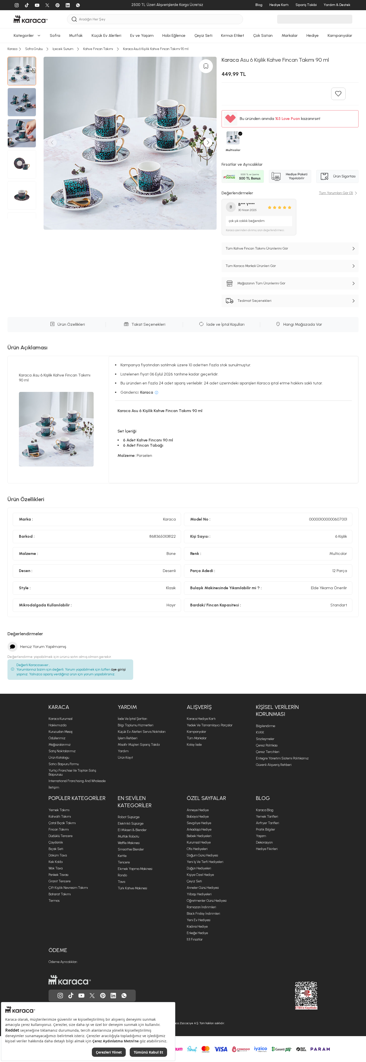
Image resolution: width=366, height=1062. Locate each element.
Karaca (59, 707)
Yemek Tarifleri (267, 816)
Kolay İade (194, 745)
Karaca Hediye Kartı (201, 719)
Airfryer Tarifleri (267, 823)
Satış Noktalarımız (62, 751)
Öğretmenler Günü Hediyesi (207, 901)
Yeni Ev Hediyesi (198, 920)
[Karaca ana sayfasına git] (70, 980)
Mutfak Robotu (128, 836)
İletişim (54, 787)
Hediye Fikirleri (267, 849)
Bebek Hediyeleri (199, 836)
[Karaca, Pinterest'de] (103, 996)
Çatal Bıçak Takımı (62, 823)
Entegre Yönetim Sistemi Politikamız (282, 758)
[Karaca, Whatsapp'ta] (124, 996)
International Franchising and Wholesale (77, 781)
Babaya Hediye (198, 816)
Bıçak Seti (56, 849)
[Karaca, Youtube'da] (81, 996)
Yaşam (261, 836)
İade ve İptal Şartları (132, 719)
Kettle (122, 856)
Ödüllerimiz (57, 738)
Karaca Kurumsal (60, 719)
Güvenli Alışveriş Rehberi (274, 765)
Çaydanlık (56, 842)
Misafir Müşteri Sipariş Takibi (139, 745)
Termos (54, 901)
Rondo (122, 875)
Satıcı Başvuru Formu (64, 764)
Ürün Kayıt (125, 757)
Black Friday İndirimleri (203, 913)
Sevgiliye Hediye (199, 823)
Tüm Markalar (197, 738)
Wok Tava (55, 868)
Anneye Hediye (198, 810)
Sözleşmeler (265, 739)
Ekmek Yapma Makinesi (135, 869)
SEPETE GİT (183, 58)
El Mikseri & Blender (132, 830)
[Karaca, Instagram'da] (60, 996)
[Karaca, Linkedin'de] (113, 996)
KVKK (260, 732)
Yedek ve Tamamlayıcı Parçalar (210, 725)
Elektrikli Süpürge (130, 823)
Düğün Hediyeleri (199, 868)
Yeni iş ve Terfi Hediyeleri (205, 862)
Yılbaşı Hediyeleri (199, 894)
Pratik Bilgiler (265, 829)
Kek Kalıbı (56, 862)
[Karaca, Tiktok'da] (71, 996)
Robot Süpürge (128, 817)
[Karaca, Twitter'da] (92, 996)
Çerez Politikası (267, 745)
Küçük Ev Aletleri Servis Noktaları (142, 732)
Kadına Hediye (197, 926)
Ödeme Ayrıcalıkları (63, 962)
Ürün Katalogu (59, 757)
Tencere (124, 862)
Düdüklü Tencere (60, 836)
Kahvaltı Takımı (60, 816)
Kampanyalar (196, 732)
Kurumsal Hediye (199, 842)
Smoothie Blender (131, 849)
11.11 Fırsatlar (195, 939)
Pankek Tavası (58, 875)
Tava (121, 882)
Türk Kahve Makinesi (132, 888)
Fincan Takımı (59, 829)
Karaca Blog (264, 810)
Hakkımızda (57, 725)
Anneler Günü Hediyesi (203, 888)
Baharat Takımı (60, 894)
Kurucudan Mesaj (60, 732)
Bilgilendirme (265, 726)
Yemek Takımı (59, 810)
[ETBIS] (297, 995)
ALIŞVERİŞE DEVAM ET (182, 46)
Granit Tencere (59, 881)
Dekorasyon (264, 842)
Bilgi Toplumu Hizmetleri (135, 725)
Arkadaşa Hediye (199, 829)
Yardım (127, 707)
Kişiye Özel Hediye (200, 875)
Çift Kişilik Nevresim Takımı (68, 888)
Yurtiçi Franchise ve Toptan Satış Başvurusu (72, 772)
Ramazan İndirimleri (201, 907)
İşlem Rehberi (127, 738)
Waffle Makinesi (129, 843)
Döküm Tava (58, 855)
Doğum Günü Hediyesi (202, 855)
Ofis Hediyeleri (197, 849)
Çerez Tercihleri (267, 752)
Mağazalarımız (60, 745)
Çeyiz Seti (194, 881)
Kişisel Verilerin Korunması (277, 711)
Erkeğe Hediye (197, 933)
